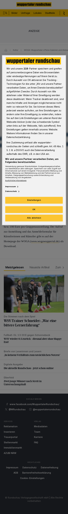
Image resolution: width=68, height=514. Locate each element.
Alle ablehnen (34, 218)
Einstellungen (34, 200)
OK (34, 209)
